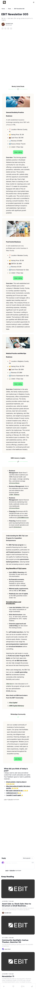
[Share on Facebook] (2, 28)
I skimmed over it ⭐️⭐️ (13, 793)
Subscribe (10, 799)
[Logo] (4, 2)
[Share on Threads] (8, 28)
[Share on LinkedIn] (11, 28)
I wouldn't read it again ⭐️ (14, 795)
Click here (9, 684)
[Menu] (33, 2)
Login (5, 799)
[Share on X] (5, 28)
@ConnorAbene (14, 483)
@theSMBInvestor (23, 517)
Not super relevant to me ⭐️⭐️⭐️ (17, 790)
